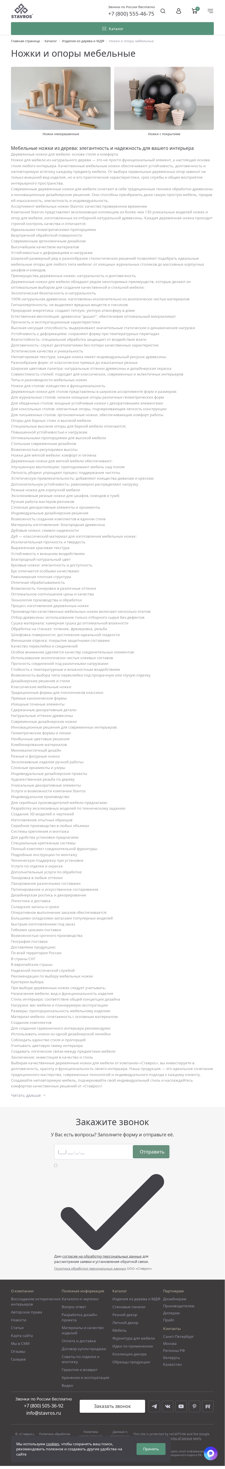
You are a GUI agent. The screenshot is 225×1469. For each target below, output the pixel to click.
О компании (22, 1290)
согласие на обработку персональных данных (102, 1256)
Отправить (152, 1152)
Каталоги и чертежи (80, 1298)
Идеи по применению (132, 1346)
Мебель (119, 1330)
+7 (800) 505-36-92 (43, 1406)
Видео (67, 1385)
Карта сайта (22, 1335)
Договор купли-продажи (84, 1348)
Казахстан (172, 1364)
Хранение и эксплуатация (85, 1377)
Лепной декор (125, 1322)
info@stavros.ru (43, 1413)
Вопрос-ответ (74, 1306)
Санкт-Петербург (178, 1336)
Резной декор (124, 1314)
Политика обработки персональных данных (90, 1268)
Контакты (172, 1328)
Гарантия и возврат (79, 1369)
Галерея (18, 1359)
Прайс (168, 1319)
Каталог (51, 41)
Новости (18, 1319)
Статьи (17, 1327)
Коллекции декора (129, 1354)
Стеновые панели (128, 1306)
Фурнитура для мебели (133, 1338)
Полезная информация (83, 1290)
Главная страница (25, 41)
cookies (52, 1443)
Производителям (178, 1305)
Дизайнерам (174, 1298)
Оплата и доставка (79, 1340)
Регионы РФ (174, 1350)
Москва (170, 1343)
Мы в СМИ (20, 1343)
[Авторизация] (178, 11)
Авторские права (26, 1312)
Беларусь (171, 1357)
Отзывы (18, 1351)
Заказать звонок (112, 1406)
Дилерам (171, 1312)
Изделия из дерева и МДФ (83, 41)
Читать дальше (26, 1095)
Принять (151, 1448)
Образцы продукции (131, 1361)
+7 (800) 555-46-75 (131, 13)
